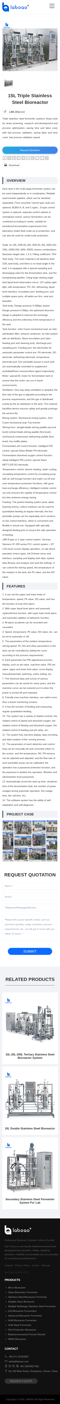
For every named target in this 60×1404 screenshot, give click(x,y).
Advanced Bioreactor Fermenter (25, 1315)
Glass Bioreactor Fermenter (23, 1292)
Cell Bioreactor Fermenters (22, 1311)
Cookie (35, 1265)
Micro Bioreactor (17, 1287)
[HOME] (14, 7)
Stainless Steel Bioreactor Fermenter (27, 1297)
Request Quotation (30, 150)
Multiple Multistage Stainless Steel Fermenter (32, 1306)
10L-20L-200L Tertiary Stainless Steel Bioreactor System (30, 1056)
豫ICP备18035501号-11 (17, 1272)
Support (9, 1265)
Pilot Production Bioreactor (22, 1329)
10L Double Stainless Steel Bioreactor (30, 1128)
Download (11, 165)
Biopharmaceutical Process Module (26, 1334)
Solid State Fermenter (19, 1325)
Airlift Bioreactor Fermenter (22, 1320)
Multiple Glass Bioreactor (21, 1301)
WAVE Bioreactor (17, 1339)
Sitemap (45, 1265)
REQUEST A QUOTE (21, 1381)
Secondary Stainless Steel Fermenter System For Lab (30, 1201)
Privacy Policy (22, 1265)
